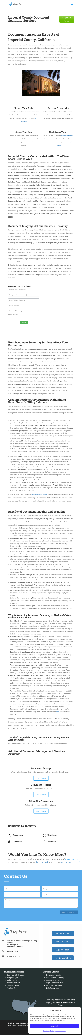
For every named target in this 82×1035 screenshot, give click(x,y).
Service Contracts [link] (13, 983)
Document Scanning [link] (54, 975)
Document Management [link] (55, 980)
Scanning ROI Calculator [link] (16, 975)
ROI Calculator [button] (62, 941)
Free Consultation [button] (62, 958)
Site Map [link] (11, 1023)
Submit (23, 322)
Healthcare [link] (52, 835)
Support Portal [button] (62, 949)
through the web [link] (42, 862)
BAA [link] (58, 712)
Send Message (69, 912)
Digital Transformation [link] (54, 983)
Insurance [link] (52, 841)
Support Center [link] (13, 985)
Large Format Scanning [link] (55, 977)
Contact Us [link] (11, 988)
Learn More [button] (41, 778)
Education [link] (17, 841)
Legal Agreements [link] (22, 1023)
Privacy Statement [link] (61, 1031)
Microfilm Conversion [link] (54, 985)
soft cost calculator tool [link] (39, 495)
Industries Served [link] (13, 980)
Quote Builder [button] (62, 933)
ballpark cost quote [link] (67, 135)
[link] (15, 4)
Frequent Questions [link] (14, 977)
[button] (72, 5)
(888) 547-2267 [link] (65, 862)
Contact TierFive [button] (70, 859)
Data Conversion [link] (52, 988)
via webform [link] (54, 142)
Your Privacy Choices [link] (48, 1031)
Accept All (54, 1026)
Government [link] (18, 835)
